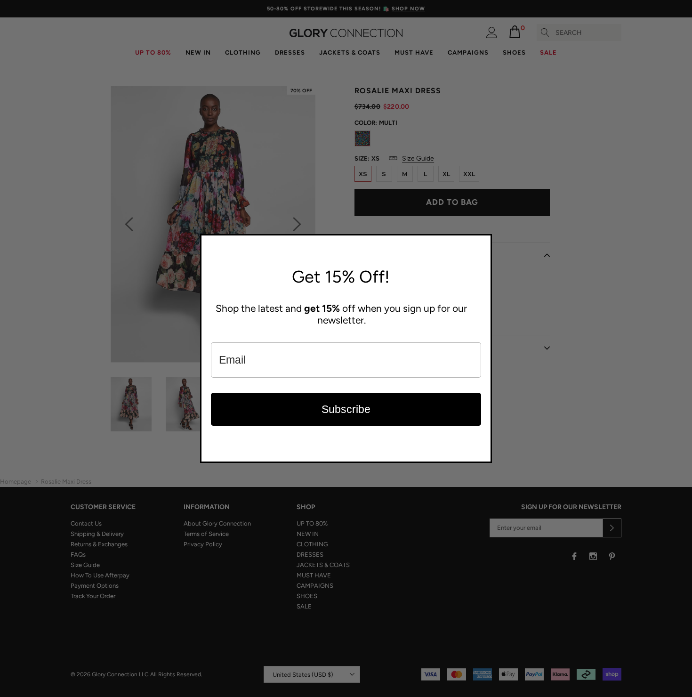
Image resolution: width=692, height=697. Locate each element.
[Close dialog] (482, 243)
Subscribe (346, 409)
